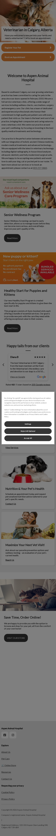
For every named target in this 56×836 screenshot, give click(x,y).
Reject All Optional (28, 431)
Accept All (28, 438)
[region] (28, 418)
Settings (28, 424)
